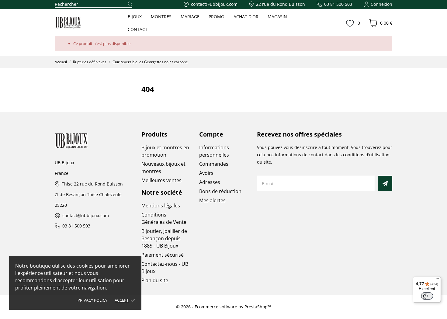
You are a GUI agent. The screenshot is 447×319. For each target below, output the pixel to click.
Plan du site (154, 280)
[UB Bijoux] (79, 23)
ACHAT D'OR (246, 16)
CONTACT (137, 29)
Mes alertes (212, 200)
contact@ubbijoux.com (85, 215)
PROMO (216, 16)
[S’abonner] (385, 183)
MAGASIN (277, 16)
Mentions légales (160, 205)
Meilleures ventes (161, 180)
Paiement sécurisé (162, 254)
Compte (211, 134)
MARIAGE (190, 16)
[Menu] (437, 280)
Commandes (213, 164)
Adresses (209, 182)
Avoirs (206, 173)
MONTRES (161, 16)
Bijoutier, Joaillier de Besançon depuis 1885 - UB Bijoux (164, 238)
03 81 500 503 (76, 226)
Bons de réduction (220, 191)
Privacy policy (92, 300)
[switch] (427, 296)
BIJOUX (135, 16)
